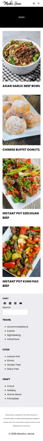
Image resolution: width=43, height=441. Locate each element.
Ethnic (10, 360)
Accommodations (17, 326)
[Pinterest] (15, 303)
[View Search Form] (38, 3)
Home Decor (14, 394)
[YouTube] (20, 303)
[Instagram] (10, 303)
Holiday (11, 390)
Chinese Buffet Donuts (21, 150)
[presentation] (21, 56)
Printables (13, 398)
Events (11, 331)
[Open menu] (34, 3)
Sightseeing (14, 335)
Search (7, 307)
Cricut (10, 386)
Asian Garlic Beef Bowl (21, 86)
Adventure (13, 339)
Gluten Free (14, 364)
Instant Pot (13, 356)
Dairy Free (13, 369)
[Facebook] (5, 303)
